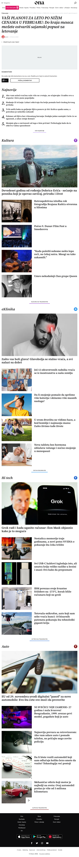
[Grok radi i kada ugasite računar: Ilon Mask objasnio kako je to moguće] (39, 503)
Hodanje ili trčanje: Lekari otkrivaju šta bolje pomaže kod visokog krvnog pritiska (38, 103)
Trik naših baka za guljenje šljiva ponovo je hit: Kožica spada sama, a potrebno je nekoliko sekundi (36, 110)
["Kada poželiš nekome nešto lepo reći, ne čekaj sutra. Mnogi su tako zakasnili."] (17, 261)
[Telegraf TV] (47, 843)
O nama (19, 850)
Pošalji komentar (25, 80)
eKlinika (8, 309)
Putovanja (5, 13)
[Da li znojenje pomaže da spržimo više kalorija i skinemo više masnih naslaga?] (17, 405)
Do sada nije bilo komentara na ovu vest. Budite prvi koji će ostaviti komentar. (29, 76)
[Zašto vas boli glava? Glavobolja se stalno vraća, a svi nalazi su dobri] (39, 335)
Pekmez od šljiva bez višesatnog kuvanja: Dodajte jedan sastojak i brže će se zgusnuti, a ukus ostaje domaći (39, 117)
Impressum (32, 850)
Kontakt (60, 850)
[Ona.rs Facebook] (32, 843)
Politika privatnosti (52, 850)
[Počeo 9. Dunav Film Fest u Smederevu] (17, 236)
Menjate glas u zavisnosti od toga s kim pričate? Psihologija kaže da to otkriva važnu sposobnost (36, 124)
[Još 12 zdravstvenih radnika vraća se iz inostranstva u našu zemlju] (17, 380)
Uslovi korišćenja (41, 850)
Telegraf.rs (7, 3)
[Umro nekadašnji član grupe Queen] (17, 286)
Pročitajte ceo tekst (10, 42)
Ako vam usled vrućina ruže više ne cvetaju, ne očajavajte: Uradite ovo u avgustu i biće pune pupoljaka (38, 96)
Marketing (25, 850)
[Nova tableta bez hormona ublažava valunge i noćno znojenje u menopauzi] (17, 454)
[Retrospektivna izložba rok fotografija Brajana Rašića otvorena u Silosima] (17, 211)
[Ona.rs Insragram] (42, 843)
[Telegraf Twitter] (37, 843)
